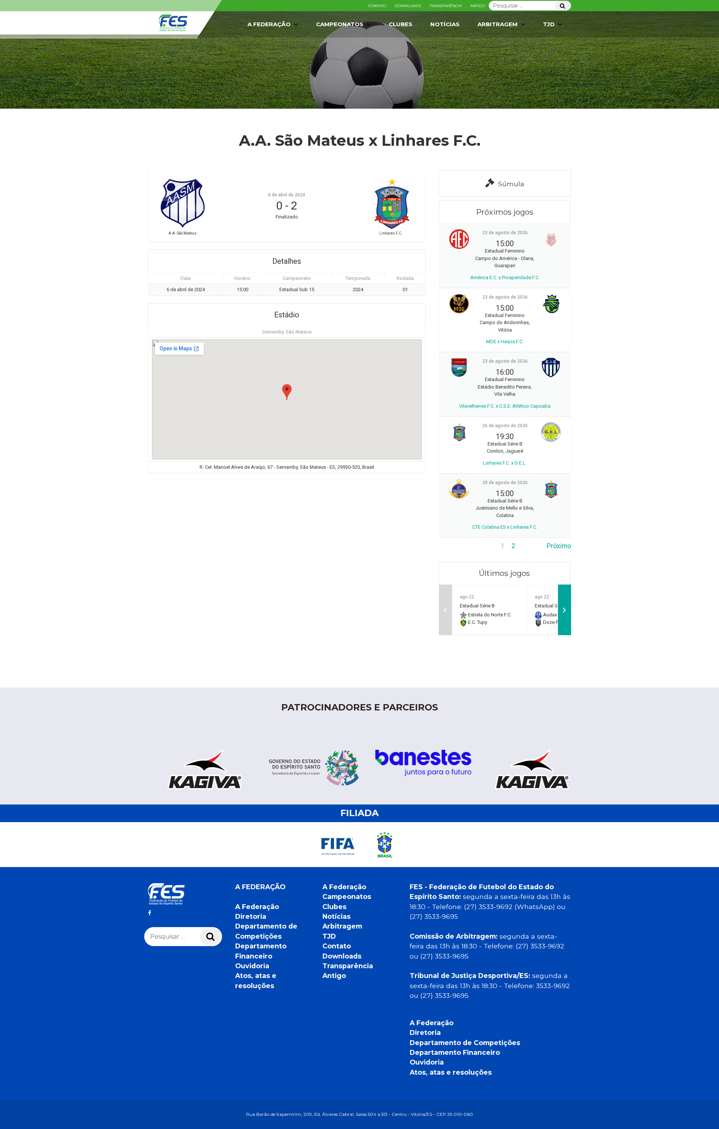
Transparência (446, 5)
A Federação (257, 907)
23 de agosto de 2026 (505, 232)
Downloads (408, 5)
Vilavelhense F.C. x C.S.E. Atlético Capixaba (504, 406)
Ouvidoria (252, 966)
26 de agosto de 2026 (505, 425)
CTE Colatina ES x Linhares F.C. (504, 527)
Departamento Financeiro (455, 1052)
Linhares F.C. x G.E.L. (505, 463)
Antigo (477, 5)
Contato (377, 5)
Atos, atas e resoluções (451, 1072)
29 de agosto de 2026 (505, 482)
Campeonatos (339, 24)
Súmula (511, 184)
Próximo (559, 546)
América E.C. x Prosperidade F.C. (505, 277)
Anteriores (454, 546)
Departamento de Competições (465, 1043)
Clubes (400, 24)
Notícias (444, 24)
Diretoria (250, 916)
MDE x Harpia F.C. (505, 341)
